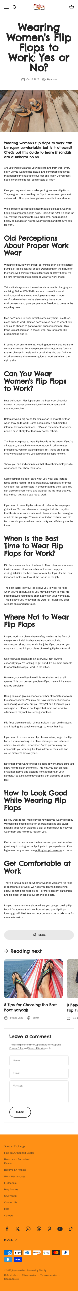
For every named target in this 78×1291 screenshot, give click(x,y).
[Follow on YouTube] (60, 1229)
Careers (8, 1215)
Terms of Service (36, 1048)
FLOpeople (10, 1183)
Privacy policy (29, 1275)
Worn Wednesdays (14, 1176)
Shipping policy (11, 1279)
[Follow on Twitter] (17, 1229)
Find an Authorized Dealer (19, 1152)
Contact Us (10, 1202)
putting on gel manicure (48, 850)
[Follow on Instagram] (28, 1229)
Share (42, 934)
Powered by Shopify (36, 1270)
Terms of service (48, 1275)
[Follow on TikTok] (70, 1229)
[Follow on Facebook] (7, 1229)
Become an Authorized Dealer (17, 1161)
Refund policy (11, 1275)
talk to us (65, 913)
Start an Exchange (14, 1146)
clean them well (28, 767)
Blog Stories (11, 1189)
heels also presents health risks (22, 212)
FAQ (6, 1209)
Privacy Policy (16, 1048)
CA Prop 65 (10, 1195)
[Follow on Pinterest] (49, 1229)
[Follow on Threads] (39, 1229)
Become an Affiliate (15, 1169)
